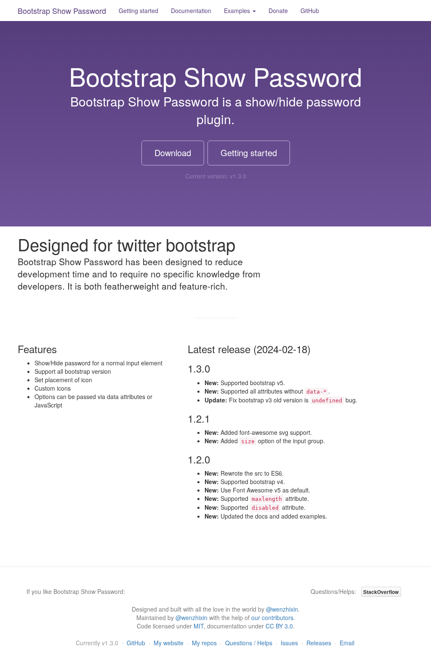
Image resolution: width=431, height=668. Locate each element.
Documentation (191, 10)
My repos (204, 643)
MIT (199, 626)
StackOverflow (381, 592)
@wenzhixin (282, 609)
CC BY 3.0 (279, 626)
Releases (318, 643)
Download (172, 152)
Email (347, 643)
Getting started (138, 10)
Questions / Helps (248, 643)
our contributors (272, 617)
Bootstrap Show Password (62, 10)
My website (169, 643)
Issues (289, 643)
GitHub (310, 10)
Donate (278, 10)
